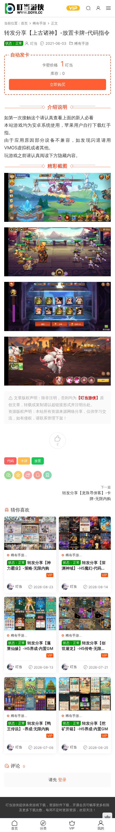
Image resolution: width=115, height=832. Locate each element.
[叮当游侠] (25, 8)
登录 (62, 779)
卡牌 (24, 461)
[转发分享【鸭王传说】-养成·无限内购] (30, 694)
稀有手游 (81, 43)
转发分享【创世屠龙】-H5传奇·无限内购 (84, 645)
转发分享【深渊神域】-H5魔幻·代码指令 (84, 565)
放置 (37, 461)
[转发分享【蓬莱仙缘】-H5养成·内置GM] (30, 613)
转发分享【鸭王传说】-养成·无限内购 (29, 726)
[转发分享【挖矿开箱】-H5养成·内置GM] (85, 694)
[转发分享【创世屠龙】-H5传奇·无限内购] (85, 613)
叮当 (33, 43)
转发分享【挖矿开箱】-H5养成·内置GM (85, 726)
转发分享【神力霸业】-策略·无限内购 (29, 565)
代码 (10, 461)
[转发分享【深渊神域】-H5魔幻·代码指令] (85, 533)
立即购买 (57, 84)
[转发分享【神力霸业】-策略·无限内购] (30, 533)
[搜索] (88, 8)
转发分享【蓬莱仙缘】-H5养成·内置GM (30, 645)
